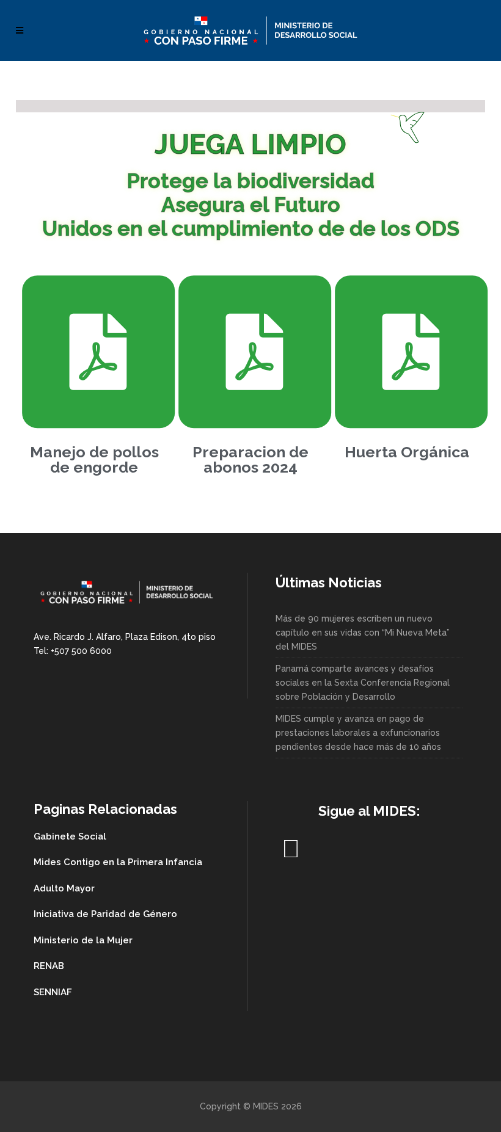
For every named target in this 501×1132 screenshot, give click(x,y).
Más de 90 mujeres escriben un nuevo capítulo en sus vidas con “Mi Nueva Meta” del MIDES (363, 632)
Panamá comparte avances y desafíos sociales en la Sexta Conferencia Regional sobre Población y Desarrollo (363, 683)
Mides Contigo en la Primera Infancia (118, 862)
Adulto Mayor (64, 888)
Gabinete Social (70, 836)
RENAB (49, 965)
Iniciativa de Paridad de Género (105, 914)
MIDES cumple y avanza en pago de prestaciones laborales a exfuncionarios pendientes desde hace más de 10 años (358, 733)
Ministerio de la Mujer (83, 940)
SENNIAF (53, 992)
